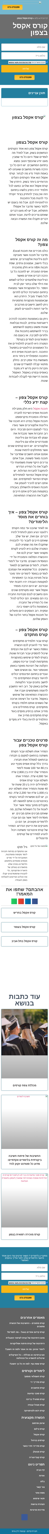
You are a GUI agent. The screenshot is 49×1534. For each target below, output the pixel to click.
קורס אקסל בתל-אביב (24, 941)
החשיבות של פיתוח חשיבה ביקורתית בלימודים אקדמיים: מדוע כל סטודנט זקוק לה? (25, 1159)
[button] (5, 93)
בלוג (36, 18)
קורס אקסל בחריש (24, 912)
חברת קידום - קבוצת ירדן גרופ (24, 1531)
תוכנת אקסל (40, 408)
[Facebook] (24, 1517)
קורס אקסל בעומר (24, 926)
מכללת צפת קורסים (24, 1085)
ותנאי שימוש (14, 62)
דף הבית (44, 18)
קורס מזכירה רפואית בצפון (24, 1234)
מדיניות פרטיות (25, 62)
